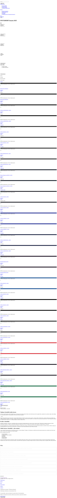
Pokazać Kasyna (3, 63)
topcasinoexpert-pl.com (3, 477)
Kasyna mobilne (4, 5)
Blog (1, 483)
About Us (1, 487)
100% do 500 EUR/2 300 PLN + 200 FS (6, 369)
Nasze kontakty (2, 484)
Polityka (1, 486)
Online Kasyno (2, 4)
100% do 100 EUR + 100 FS (4, 315)
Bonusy (1, 9)
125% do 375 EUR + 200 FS (4, 196)
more (2, 416)
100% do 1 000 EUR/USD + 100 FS (5, 250)
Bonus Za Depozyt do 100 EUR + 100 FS (6, 175)
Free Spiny (3, 13)
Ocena (1, 101)
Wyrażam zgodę (3, 497)
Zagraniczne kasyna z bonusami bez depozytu (8, 14)
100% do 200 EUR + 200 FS (4, 283)
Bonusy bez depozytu (5, 11)
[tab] (28, 448)
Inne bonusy (4, 12)
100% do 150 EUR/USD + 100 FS (5, 326)
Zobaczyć (1, 90)
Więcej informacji (2, 496)
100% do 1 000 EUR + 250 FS (4, 348)
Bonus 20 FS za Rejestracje (4, 88)
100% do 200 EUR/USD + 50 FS (5, 391)
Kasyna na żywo (4, 6)
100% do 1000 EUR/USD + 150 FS (5, 153)
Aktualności (2, 16)
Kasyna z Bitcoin (4, 7)
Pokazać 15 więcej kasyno (4, 405)
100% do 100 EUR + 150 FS (4, 142)
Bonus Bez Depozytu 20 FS (4, 261)
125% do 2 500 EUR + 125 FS (4, 218)
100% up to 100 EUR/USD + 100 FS (5, 110)
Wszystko (2, 25)
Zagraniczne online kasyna (6, 8)
